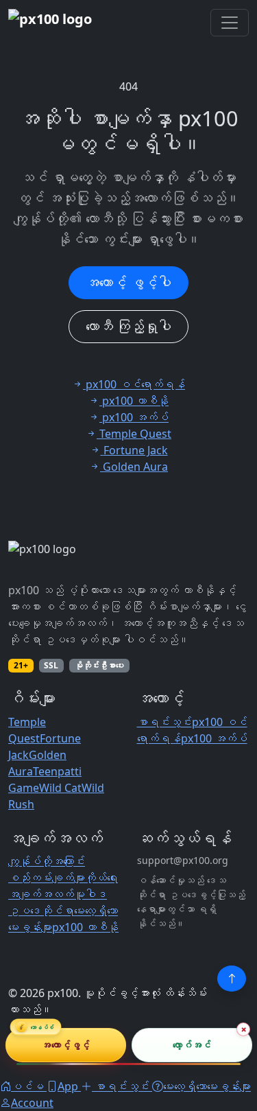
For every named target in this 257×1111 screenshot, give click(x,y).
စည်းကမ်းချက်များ (46, 877)
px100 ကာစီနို (85, 927)
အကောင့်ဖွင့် (65, 1044)
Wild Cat (60, 787)
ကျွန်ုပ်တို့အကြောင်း (46, 861)
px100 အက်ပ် (214, 738)
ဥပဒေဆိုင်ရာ (41, 910)
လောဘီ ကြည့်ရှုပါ (128, 326)
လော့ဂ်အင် (191, 1044)
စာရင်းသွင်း (164, 721)
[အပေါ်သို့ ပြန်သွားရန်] (231, 979)
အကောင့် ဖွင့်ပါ (128, 282)
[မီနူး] (229, 22)
